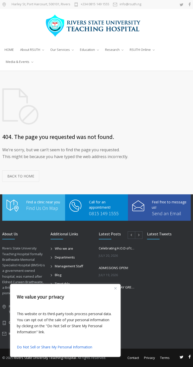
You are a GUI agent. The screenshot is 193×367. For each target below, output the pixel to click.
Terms (165, 357)
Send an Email (166, 213)
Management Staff (69, 266)
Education (87, 49)
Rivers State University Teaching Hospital (45, 357)
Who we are (64, 248)
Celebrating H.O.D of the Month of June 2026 (117, 248)
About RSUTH (30, 49)
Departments (65, 257)
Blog (58, 275)
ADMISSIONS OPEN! (113, 268)
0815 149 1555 (104, 213)
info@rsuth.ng (130, 4)
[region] (65, 320)
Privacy (149, 357)
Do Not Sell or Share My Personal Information (54, 347)
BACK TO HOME (20, 176)
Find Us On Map (42, 208)
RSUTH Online (140, 49)
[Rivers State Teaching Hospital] (96, 26)
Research (112, 49)
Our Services (60, 49)
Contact (133, 357)
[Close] (115, 288)
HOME (9, 49)
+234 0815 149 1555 (95, 4)
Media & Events (17, 61)
